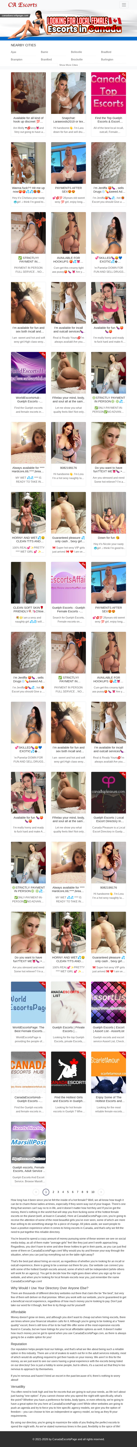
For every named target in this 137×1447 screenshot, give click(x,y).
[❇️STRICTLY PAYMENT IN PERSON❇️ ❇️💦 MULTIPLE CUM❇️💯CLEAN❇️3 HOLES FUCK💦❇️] (108, 373)
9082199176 (68, 468)
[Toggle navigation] (124, 4)
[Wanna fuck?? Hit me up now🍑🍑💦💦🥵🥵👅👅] (28, 163)
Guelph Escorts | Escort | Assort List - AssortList (108, 1029)
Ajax (13, 52)
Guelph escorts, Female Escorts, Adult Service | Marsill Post (28, 1171)
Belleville (76, 52)
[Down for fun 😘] (108, 513)
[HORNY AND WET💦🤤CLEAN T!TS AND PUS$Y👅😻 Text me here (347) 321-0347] (28, 513)
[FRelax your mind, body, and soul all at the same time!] (68, 373)
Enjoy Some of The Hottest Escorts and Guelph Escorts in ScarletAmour (109, 1103)
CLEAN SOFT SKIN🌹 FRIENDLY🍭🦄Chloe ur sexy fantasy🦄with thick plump (28, 613)
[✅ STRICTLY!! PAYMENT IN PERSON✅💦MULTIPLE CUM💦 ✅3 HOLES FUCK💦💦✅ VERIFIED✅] (28, 233)
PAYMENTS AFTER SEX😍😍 (68, 189)
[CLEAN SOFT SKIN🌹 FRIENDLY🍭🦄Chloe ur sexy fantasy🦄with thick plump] (28, 583)
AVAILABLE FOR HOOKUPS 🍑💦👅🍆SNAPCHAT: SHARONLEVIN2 (68, 263)
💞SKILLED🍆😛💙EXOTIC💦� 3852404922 (108, 261)
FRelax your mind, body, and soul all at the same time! (68, 401)
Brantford (46, 59)
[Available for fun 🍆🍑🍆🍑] (108, 303)
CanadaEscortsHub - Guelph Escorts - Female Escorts (28, 1101)
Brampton (16, 59)
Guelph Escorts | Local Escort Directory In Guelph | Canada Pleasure (109, 823)
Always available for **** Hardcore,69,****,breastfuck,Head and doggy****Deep (34, 471)
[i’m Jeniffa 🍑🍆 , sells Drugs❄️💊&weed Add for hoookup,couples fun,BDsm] (108, 163)
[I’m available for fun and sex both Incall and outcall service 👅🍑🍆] (28, 303)
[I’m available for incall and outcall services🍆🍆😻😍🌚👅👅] (68, 303)
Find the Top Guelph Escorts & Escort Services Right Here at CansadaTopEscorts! (109, 123)
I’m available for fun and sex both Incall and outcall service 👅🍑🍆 (28, 331)
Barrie (44, 52)
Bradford (106, 52)
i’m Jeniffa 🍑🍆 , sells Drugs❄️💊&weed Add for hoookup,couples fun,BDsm (108, 193)
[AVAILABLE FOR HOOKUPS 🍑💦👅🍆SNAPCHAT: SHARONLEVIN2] (68, 233)
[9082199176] (68, 443)
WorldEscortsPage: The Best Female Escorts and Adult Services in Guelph (28, 1033)
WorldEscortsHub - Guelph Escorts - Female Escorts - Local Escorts (28, 403)
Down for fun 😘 (108, 537)
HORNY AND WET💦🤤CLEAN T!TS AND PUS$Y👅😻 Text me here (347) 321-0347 (28, 543)
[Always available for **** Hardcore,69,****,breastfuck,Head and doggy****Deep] (28, 443)
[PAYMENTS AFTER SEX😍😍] (68, 163)
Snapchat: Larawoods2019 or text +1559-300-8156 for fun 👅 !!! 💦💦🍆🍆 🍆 (68, 123)
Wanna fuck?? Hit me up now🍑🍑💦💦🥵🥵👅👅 (28, 191)
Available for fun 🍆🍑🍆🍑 (108, 329)
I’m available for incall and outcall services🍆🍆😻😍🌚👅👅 (68, 331)
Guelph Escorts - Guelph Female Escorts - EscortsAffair (68, 611)
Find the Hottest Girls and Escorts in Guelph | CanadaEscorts (68, 1101)
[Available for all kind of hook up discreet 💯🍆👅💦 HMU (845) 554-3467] (28, 93)
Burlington (107, 59)
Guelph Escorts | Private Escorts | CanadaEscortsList (68, 1031)
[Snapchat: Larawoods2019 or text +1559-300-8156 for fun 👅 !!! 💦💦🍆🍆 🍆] (68, 93)
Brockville (77, 59)
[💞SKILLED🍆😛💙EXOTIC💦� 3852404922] (108, 233)
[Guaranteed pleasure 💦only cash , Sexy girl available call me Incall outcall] (68, 513)
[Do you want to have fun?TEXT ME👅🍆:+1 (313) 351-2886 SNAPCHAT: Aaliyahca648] (108, 443)
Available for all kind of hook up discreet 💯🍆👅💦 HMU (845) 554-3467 (28, 123)
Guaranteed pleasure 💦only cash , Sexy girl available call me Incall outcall (68, 543)
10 (92, 1192)
